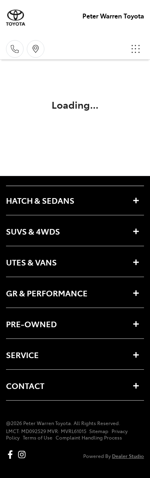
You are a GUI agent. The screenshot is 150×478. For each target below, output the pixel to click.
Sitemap (98, 431)
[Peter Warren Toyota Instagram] (23, 454)
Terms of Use (37, 437)
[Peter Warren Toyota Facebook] (12, 454)
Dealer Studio (128, 455)
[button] (136, 49)
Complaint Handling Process (89, 437)
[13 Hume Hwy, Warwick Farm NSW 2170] (36, 49)
